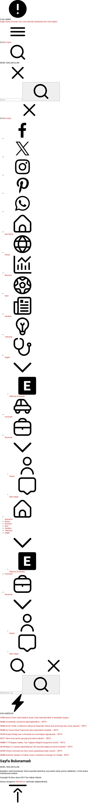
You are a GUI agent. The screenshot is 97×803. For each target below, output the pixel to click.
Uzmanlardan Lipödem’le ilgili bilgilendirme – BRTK (23, 722)
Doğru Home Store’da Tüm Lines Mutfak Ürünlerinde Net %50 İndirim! (28, 22)
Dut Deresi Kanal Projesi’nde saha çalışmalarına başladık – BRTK (29, 730)
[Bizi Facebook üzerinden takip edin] (22, 138)
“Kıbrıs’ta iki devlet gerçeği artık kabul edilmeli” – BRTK (25, 738)
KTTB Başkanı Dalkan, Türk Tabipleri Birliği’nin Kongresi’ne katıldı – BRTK (32, 742)
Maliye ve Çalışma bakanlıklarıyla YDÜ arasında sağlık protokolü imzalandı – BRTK (36, 747)
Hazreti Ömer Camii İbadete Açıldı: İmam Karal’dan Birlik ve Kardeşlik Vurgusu (34, 718)
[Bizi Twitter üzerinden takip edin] (22, 157)
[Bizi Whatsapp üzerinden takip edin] (22, 212)
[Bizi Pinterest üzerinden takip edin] (22, 193)
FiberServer (20, 782)
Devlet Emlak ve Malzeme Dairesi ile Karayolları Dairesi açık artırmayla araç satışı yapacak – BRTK (43, 726)
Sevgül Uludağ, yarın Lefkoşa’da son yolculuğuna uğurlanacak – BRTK (31, 734)
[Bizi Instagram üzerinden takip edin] (22, 175)
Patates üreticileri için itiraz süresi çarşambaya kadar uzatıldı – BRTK (31, 751)
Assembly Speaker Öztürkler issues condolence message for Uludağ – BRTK (34, 755)
